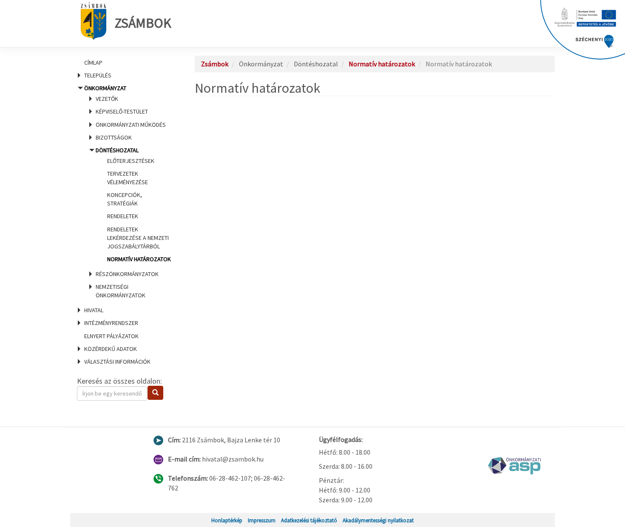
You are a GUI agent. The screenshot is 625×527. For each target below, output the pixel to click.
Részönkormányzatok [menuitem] (127, 274)
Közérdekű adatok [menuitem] (110, 349)
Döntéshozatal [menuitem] (133, 204)
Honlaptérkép (226, 520)
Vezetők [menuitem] (107, 99)
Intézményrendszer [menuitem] (111, 323)
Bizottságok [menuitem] (114, 137)
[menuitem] (125, 62)
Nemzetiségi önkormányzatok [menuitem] (120, 291)
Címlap (93, 62)
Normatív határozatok (139, 259)
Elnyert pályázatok (111, 336)
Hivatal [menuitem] (93, 310)
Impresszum (262, 520)
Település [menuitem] (97, 75)
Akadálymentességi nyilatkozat (378, 520)
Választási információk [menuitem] (117, 361)
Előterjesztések (130, 161)
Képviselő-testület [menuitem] (122, 111)
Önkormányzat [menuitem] (126, 191)
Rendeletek (122, 216)
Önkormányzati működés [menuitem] (131, 124)
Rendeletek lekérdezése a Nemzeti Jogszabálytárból (138, 237)
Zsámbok (143, 22)
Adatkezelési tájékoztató (309, 520)
